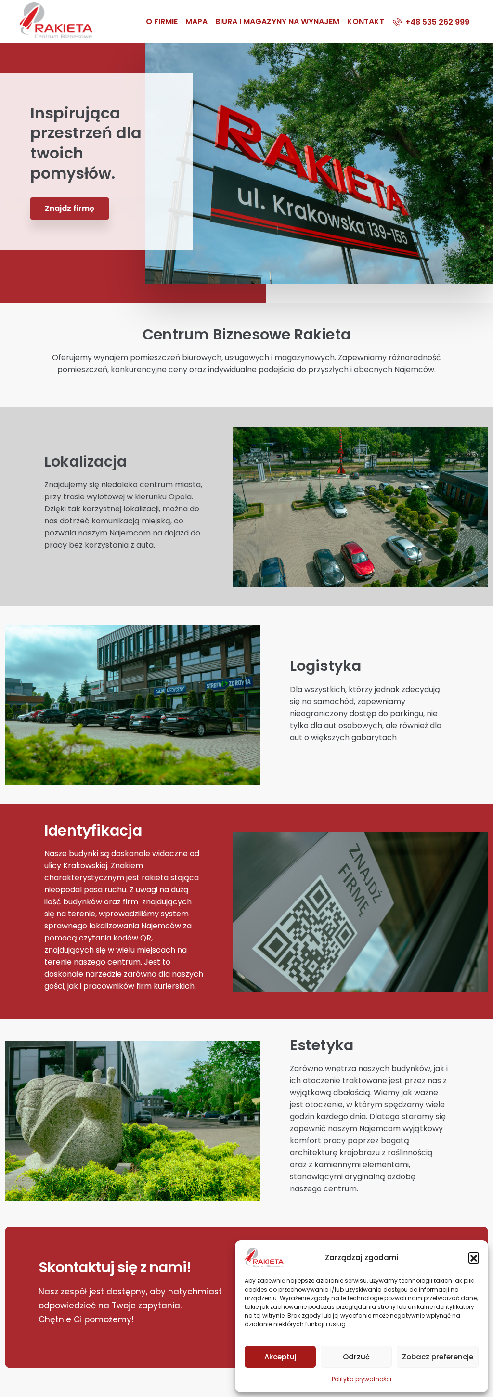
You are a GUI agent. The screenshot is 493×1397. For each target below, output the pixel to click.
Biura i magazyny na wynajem (277, 21)
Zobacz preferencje (437, 1357)
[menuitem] (431, 22)
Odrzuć (356, 1357)
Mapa (196, 21)
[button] (474, 1257)
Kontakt (365, 21)
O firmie (162, 21)
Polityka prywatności (361, 1379)
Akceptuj (280, 1357)
